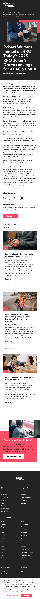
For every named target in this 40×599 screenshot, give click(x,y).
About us (3, 506)
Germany (4, 541)
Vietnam (23, 561)
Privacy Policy (5, 571)
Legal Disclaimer (26, 497)
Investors (24, 492)
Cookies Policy (5, 574)
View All (6, 227)
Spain (22, 538)
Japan (3, 558)
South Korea (24, 535)
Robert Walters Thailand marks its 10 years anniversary (19, 378)
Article (7, 285)
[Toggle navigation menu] (36, 4)
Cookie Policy (20, 591)
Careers (23, 503)
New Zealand (24, 524)
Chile (2, 532)
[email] (22, 198)
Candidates (4, 497)
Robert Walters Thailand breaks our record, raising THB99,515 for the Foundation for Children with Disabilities (18, 317)
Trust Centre (5, 511)
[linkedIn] (16, 198)
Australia (3, 524)
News (5, 248)
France (3, 538)
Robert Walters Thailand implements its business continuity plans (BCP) (19, 255)
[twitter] (5, 198)
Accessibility (24, 500)
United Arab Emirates (27, 552)
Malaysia (3, 561)
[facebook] (11, 198)
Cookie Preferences (12, 595)
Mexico (23, 521)
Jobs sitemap (5, 509)
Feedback (24, 494)
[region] (20, 588)
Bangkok (23, 571)
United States (25, 558)
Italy (2, 555)
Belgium (3, 527)
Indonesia (4, 549)
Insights (3, 503)
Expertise (4, 494)
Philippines (24, 527)
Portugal (23, 530)
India (2, 546)
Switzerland (24, 541)
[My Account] (31, 5)
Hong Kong (4, 544)
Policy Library (5, 577)
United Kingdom (25, 555)
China (3, 535)
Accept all (26, 595)
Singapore (24, 532)
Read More (8, 279)
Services (3, 500)
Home (3, 492)
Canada (3, 530)
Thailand (23, 546)
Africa (3, 521)
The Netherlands (26, 549)
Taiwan (23, 544)
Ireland (3, 552)
